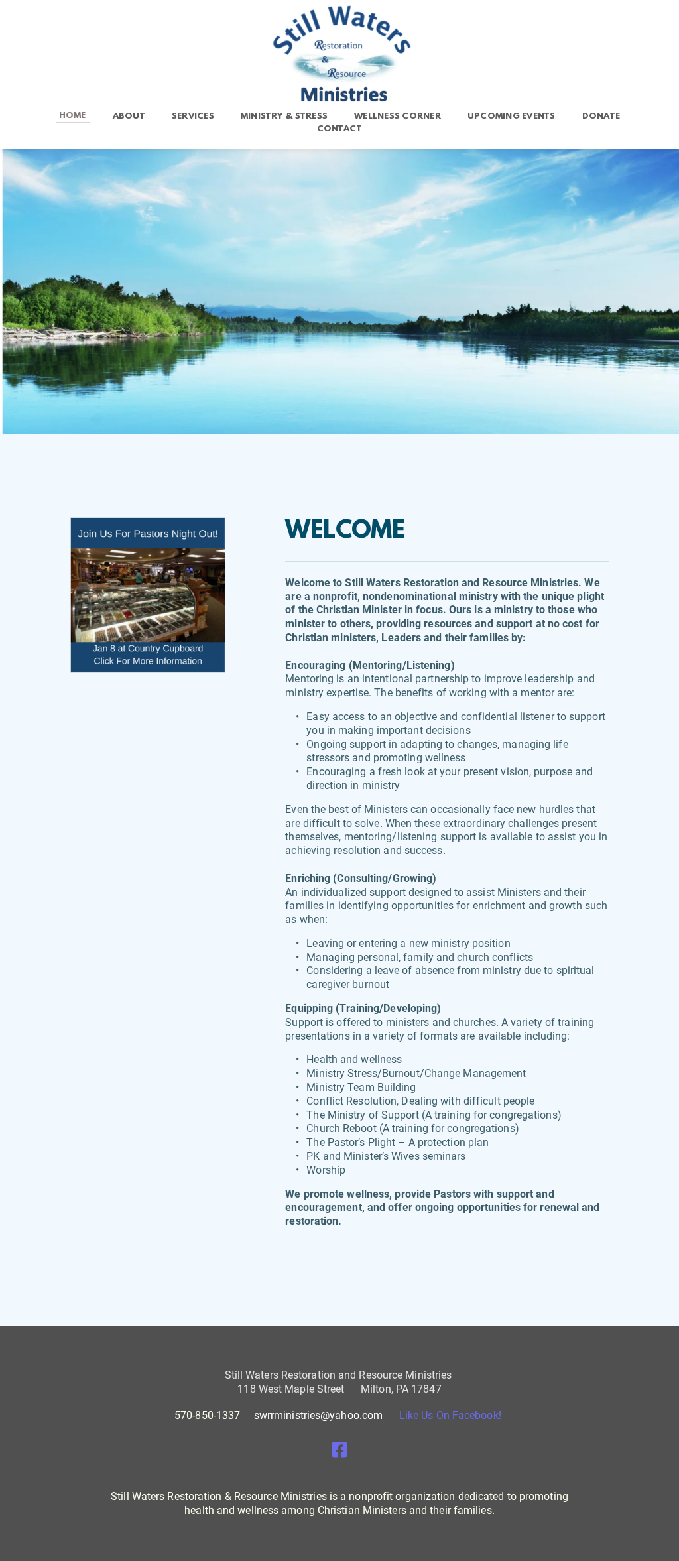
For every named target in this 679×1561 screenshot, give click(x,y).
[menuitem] (73, 116)
